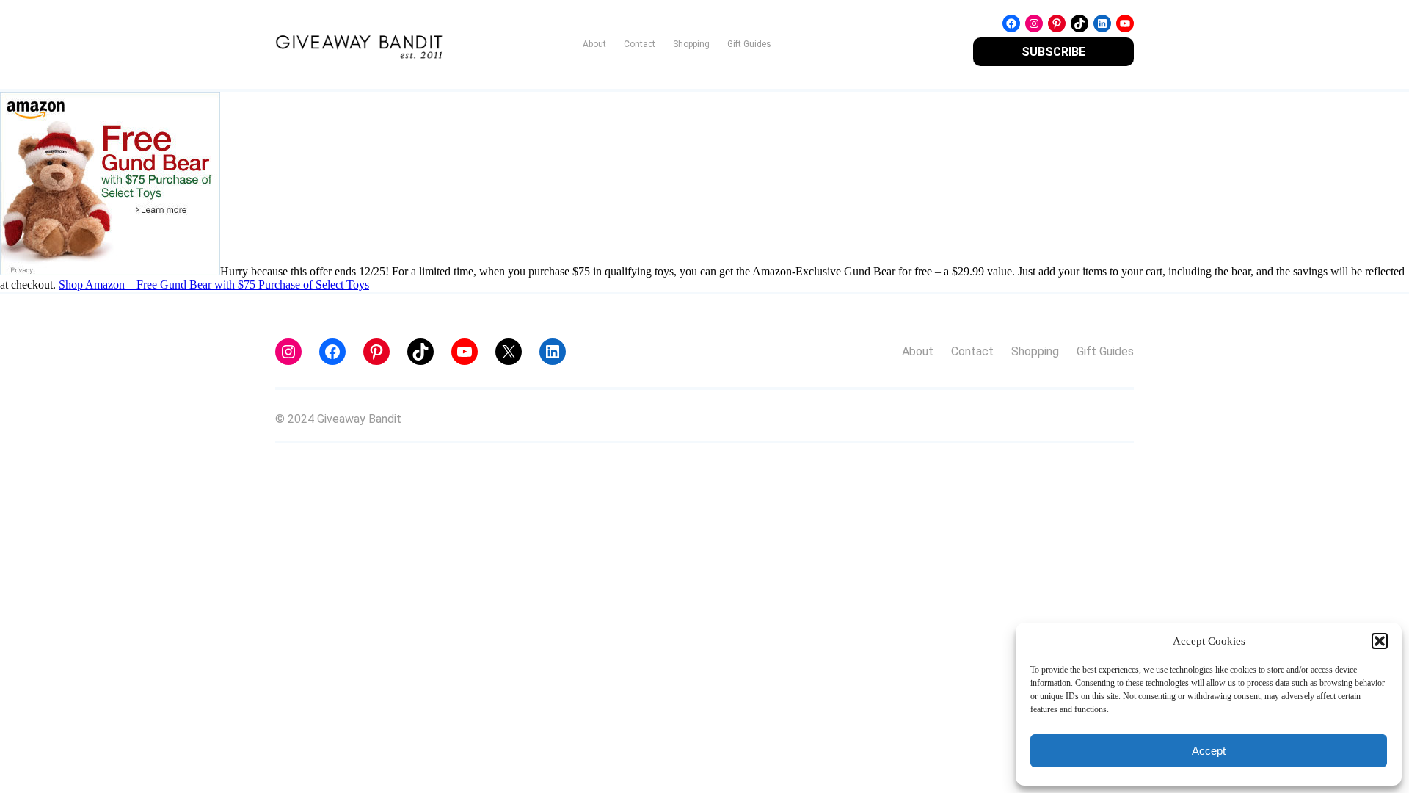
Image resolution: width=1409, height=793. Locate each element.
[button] (1379, 641)
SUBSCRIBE (1053, 52)
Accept (1209, 751)
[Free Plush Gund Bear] (110, 271)
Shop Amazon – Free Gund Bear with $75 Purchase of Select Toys (214, 284)
